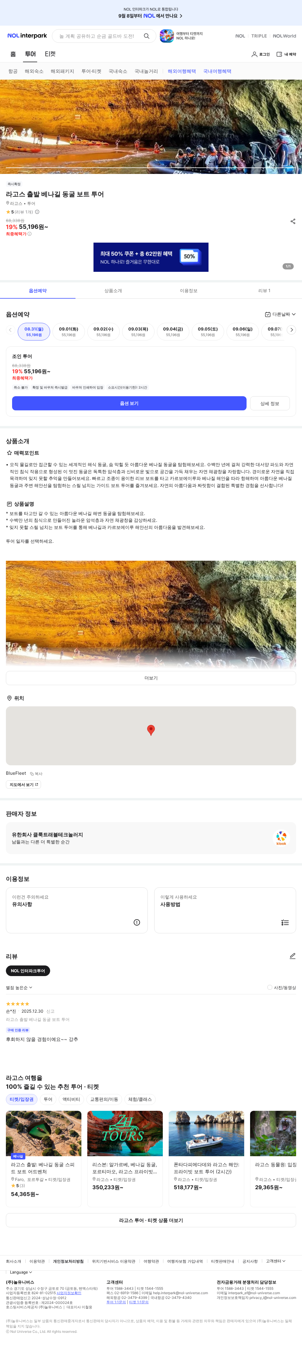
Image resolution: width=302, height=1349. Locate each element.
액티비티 (71, 1099)
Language (19, 1272)
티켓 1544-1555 (150, 1288)
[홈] (13, 54)
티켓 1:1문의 (139, 1302)
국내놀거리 (146, 71)
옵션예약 (38, 290)
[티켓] (50, 54)
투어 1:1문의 (116, 1302)
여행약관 (151, 1261)
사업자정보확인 (69, 1293)
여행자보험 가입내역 (185, 1261)
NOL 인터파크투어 (28, 970)
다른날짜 (281, 314)
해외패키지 (62, 71)
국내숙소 (118, 71)
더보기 (151, 678)
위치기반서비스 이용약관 (113, 1261)
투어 (48, 1099)
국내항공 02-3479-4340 (171, 1297)
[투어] (30, 54)
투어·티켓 (91, 71)
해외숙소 (34, 71)
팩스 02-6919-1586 (122, 1293)
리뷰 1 (264, 290)
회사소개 (13, 1261)
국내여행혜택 (217, 71)
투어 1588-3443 (120, 1288)
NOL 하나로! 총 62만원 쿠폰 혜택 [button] (95, 36)
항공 (13, 71)
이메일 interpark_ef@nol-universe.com (248, 1293)
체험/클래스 (140, 1099)
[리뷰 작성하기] (292, 956)
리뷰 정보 (37, 212)
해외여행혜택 (182, 71)
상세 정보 (269, 403)
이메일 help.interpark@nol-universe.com (175, 1293)
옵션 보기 (129, 403)
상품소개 (113, 290)
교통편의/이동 (104, 1099)
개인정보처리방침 (68, 1261)
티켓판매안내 (222, 1261)
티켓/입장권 (22, 1099)
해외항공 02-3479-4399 (126, 1297)
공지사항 (250, 1261)
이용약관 (37, 1261)
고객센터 (273, 1260)
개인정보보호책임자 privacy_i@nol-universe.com (256, 1297)
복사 (38, 773)
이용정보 (189, 290)
